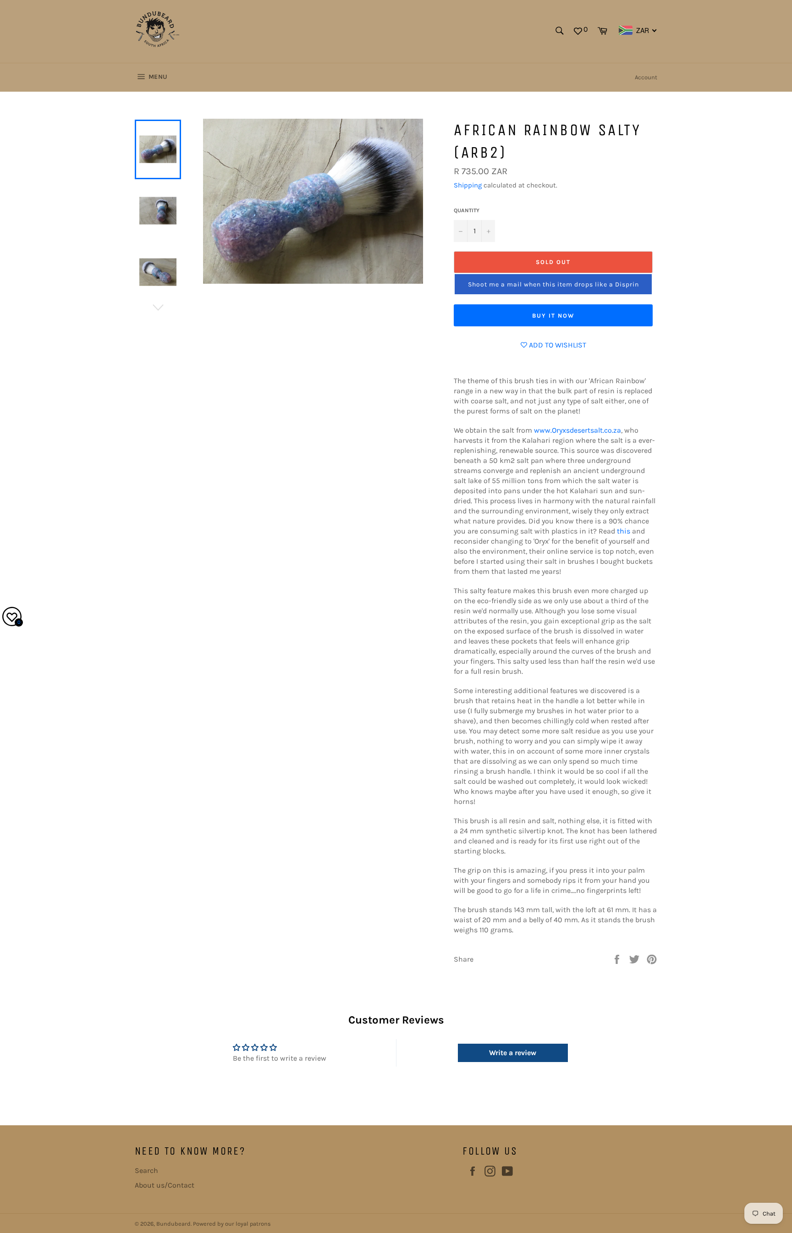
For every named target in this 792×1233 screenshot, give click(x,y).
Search (146, 1170)
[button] (553, 284)
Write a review (512, 1052)
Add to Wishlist (556, 345)
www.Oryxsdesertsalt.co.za (577, 430)
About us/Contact (164, 1185)
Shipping (468, 185)
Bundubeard (173, 1223)
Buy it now (553, 315)
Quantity (466, 210)
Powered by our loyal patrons (232, 1223)
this (623, 531)
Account (646, 77)
